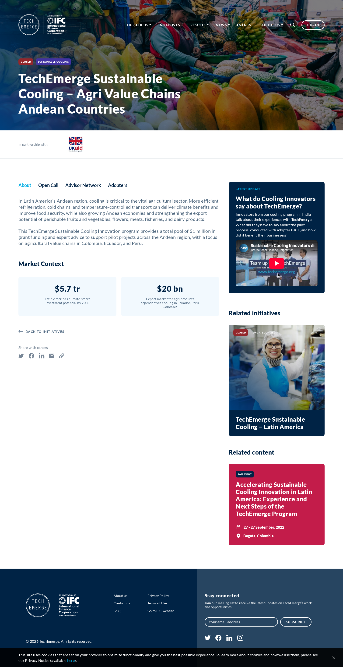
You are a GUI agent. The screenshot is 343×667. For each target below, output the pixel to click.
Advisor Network (83, 185)
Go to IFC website (160, 611)
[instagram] (240, 639)
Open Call (48, 185)
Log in (313, 25)
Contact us (122, 603)
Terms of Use (157, 603)
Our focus (138, 25)
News (221, 25)
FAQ (117, 611)
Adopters (117, 185)
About (24, 185)
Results (198, 25)
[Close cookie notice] (334, 658)
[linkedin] (229, 639)
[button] (292, 25)
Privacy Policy (158, 596)
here (71, 660)
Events (244, 25)
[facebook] (218, 639)
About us (270, 25)
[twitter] (208, 639)
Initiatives (169, 25)
